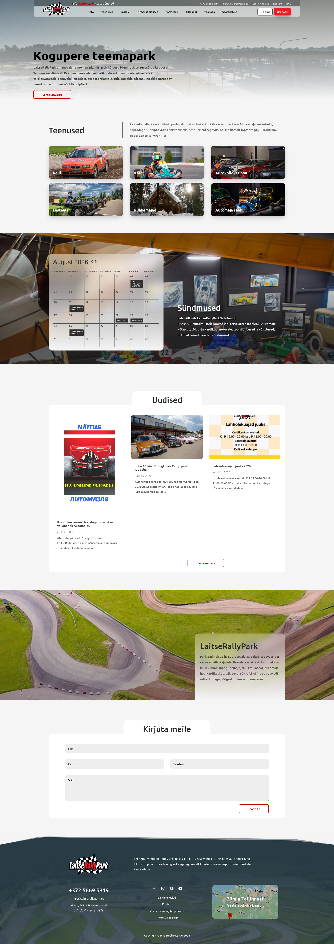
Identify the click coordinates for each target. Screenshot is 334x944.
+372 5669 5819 (209, 3)
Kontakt (277, 3)
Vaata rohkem (206, 563)
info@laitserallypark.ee (235, 3)
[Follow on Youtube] (180, 888)
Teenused (107, 12)
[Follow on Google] (171, 888)
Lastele (125, 12)
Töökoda (209, 12)
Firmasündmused (147, 12)
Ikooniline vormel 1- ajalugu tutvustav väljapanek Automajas (85, 524)
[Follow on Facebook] (154, 888)
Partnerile (172, 12)
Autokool (191, 12)
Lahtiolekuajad (261, 3)
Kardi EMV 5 (122, 320)
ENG (288, 3)
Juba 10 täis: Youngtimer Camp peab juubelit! (161, 467)
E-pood (265, 12)
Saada (252, 809)
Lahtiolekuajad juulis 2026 (232, 466)
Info (91, 12)
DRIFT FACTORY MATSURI (136, 284)
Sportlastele (229, 12)
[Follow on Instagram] (163, 888)
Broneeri (282, 12)
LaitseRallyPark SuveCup (77, 308)
